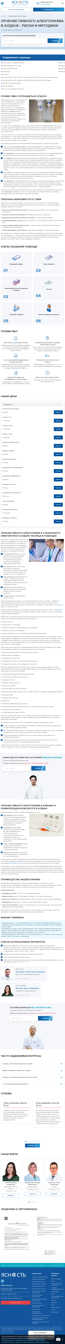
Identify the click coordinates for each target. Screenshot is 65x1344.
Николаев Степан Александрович (30, 972)
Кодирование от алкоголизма (40, 1315)
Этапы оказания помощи (10, 68)
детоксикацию (57, 605)
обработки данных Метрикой (36, 1340)
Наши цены (6, 74)
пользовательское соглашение (11, 1342)
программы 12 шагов (15, 863)
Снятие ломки (36, 1309)
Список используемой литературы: (13, 89)
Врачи (53, 1294)
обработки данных (21, 1340)
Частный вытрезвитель (38, 1279)
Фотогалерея (55, 1291)
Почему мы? (6, 71)
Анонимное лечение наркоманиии (38, 1306)
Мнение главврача (8, 86)
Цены (52, 1305)
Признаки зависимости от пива (12, 66)
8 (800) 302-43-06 (47, 2)
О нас (52, 1309)
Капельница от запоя (38, 1286)
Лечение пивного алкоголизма (37, 1295)
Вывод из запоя (36, 1303)
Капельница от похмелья (39, 1284)
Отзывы (62, 66)
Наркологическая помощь (39, 1277)
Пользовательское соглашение (56, 1284)
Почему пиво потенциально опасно (13, 63)
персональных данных (36, 44)
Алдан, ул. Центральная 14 (14, 1298)
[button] (25, 1141)
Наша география (56, 1279)
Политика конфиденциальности (57, 1288)
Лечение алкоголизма (38, 1281)
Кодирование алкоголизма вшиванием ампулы (40, 1318)
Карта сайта (54, 1312)
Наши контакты (55, 1307)
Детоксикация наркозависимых (37, 1312)
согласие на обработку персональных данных (35, 1342)
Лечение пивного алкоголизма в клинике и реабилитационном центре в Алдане (27, 80)
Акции (53, 1281)
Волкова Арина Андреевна (27, 988)
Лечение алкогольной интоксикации (38, 1292)
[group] (16, 1234)
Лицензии (54, 1302)
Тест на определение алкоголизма (57, 1297)
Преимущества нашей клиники (12, 83)
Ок (58, 1339)
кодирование (58, 610)
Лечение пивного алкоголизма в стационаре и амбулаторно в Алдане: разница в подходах (30, 77)
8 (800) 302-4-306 (12, 1294)
